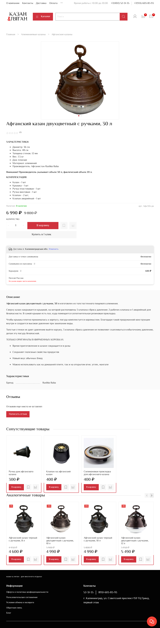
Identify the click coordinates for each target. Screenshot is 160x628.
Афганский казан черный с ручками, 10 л (98, 539)
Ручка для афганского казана (21, 473)
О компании (12, 3)
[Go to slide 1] (78, 115)
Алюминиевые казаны (33, 35)
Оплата (53, 3)
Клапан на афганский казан (58, 473)
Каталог (45, 17)
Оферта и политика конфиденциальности (27, 592)
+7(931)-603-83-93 (144, 3)
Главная (10, 35)
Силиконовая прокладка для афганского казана (97, 473)
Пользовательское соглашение (22, 597)
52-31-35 (88, 592)
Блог (8, 613)
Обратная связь (14, 608)
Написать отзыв (18, 414)
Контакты (27, 3)
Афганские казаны (62, 35)
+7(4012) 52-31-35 (120, 3)
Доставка (41, 3)
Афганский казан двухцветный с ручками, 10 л (60, 540)
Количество (12, 219)
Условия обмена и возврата (20, 602)
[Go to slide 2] (81, 115)
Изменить (53, 249)
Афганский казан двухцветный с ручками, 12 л (135, 540)
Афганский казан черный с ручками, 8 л (23, 539)
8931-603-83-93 (107, 592)
